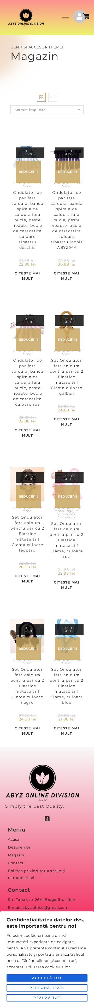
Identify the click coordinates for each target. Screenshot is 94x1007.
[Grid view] (41, 97)
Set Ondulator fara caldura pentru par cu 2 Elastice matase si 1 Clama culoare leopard (27, 534)
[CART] (86, 16)
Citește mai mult (27, 275)
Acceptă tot (47, 978)
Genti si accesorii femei (27, 184)
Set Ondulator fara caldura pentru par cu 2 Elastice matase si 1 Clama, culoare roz (67, 540)
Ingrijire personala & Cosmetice (68, 514)
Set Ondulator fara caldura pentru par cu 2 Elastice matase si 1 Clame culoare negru (27, 686)
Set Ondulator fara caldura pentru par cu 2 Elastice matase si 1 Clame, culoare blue (67, 686)
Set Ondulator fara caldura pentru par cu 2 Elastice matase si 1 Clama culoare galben (67, 377)
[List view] (52, 97)
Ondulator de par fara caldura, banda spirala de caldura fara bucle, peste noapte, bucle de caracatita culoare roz (27, 382)
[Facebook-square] (47, 819)
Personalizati (47, 988)
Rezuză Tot (47, 998)
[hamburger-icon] (65, 17)
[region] (47, 959)
